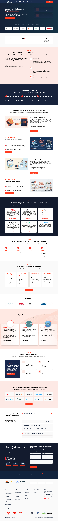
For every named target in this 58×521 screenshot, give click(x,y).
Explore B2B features (34, 173)
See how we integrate (34, 131)
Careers (35, 492)
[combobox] (31, 458)
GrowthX (16, 489)
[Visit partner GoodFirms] (17, 482)
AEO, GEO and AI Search (18, 499)
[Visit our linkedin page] (48, 498)
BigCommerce (27, 492)
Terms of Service (7, 517)
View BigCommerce (28, 218)
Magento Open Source (28, 489)
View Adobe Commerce (12, 218)
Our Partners (38, 1)
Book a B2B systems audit (10, 18)
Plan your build (8, 151)
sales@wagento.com (49, 494)
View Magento (44, 218)
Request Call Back (49, 1)
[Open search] (45, 2)
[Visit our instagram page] (46, 498)
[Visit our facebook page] (45, 498)
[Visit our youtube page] (50, 498)
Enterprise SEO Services (18, 492)
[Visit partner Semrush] (7, 482)
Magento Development (8, 489)
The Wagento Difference (37, 489)
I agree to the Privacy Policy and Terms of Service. (39, 464)
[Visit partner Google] (12, 482)
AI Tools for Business (17, 500)
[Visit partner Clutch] (22, 482)
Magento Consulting (8, 499)
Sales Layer (26, 498)
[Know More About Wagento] (9, 2)
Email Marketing (17, 496)
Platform (20, 1)
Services (24, 1)
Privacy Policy (13, 517)
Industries (16, 1)
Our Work (28, 1)
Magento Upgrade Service (8, 493)
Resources (32, 1)
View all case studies (10, 373)
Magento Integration (8, 504)
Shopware (26, 495)
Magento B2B (7, 496)
